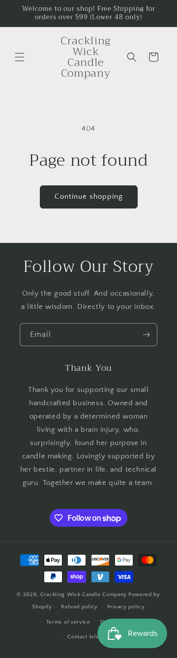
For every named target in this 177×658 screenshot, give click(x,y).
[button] (19, 57)
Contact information (92, 637)
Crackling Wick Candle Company (83, 595)
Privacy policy (126, 607)
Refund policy (79, 607)
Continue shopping (89, 196)
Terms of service (68, 622)
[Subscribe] (146, 334)
